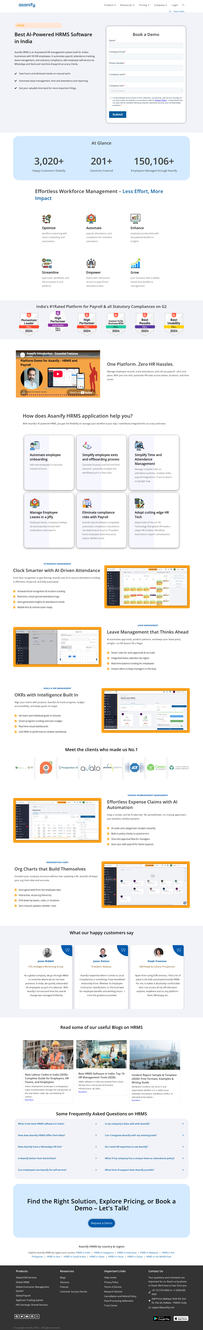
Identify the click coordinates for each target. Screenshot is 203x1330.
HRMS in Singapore (104, 1252)
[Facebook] (17, 1316)
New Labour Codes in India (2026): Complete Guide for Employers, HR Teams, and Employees (47, 1078)
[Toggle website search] (183, 5)
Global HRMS (179, 11)
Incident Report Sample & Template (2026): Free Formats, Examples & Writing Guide (154, 1078)
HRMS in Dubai (135, 1256)
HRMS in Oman (116, 1256)
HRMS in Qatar (97, 1256)
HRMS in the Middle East (158, 1256)
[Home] (170, 11)
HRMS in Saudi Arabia (75, 1256)
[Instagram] (37, 1316)
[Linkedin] (32, 1316)
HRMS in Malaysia (149, 1252)
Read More (29, 1100)
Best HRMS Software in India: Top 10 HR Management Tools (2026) (101, 1075)
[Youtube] (27, 1316)
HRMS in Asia (53, 1256)
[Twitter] (22, 1316)
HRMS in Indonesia (127, 1252)
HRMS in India (83, 1252)
